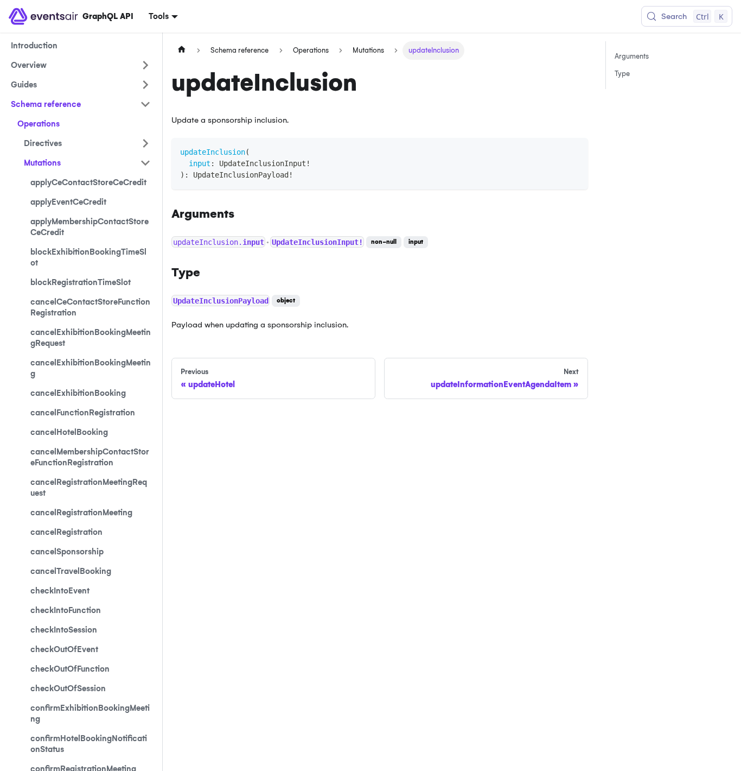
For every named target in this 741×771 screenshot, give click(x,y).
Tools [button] (159, 16)
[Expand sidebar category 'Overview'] (145, 65)
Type (622, 73)
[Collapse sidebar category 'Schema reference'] (145, 104)
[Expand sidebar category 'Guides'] (145, 84)
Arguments (632, 56)
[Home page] (181, 50)
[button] (87, 143)
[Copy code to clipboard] (575, 151)
